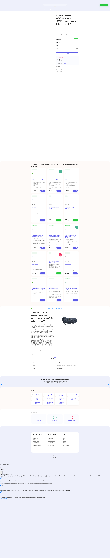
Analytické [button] (1, 484)
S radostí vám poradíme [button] (59, 71)
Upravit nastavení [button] (2, 467)
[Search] (55, 6)
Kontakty (64, 439)
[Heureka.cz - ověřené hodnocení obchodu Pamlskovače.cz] (73, 66)
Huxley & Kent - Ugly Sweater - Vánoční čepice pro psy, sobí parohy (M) (71, 207)
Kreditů (64, 63)
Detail (43, 190)
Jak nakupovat (50, 438)
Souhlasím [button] (2, 469)
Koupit (76, 39)
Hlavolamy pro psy (36, 441)
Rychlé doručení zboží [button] (59, 69)
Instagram (64, 442)
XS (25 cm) (59, 39)
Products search (55, 2)
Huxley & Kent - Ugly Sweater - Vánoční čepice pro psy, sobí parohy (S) (54, 207)
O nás (64, 438)
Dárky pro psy (35, 436)
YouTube (64, 441)
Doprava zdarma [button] (58, 66)
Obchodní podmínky (66, 445)
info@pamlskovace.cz (55, 420)
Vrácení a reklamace (51, 445)
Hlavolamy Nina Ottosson (37, 445)
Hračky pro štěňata (36, 442)
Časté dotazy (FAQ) (71, 420)
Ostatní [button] (1, 491)
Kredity (49, 439)
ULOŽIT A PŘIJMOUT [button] (3, 498)
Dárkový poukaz (50, 442)
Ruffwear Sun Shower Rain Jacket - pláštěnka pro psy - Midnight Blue (55, 236)
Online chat (39, 420)
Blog (64, 436)
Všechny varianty (67, 53)
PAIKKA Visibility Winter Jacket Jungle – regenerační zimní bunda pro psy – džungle (38, 289)
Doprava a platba (50, 436)
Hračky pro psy (35, 439)
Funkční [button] (1, 477)
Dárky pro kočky (35, 438)
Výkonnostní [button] (2, 481)
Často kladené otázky (51, 441)
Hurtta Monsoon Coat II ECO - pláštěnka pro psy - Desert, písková (71, 236)
